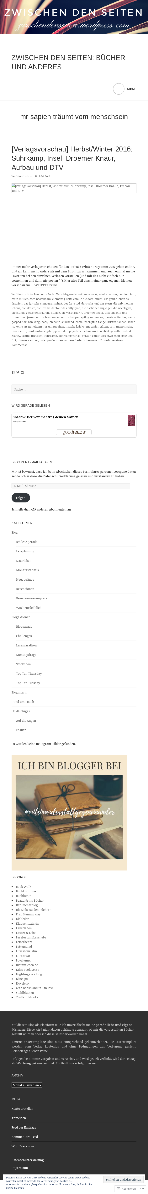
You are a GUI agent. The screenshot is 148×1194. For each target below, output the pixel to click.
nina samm (19, 331)
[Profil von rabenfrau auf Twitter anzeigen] (17, 372)
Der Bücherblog (27, 905)
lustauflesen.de (27, 965)
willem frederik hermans (80, 340)
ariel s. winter (108, 294)
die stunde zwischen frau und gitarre (36, 312)
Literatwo (23, 956)
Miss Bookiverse (27, 969)
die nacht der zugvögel (97, 308)
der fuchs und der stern (96, 303)
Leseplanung (25, 551)
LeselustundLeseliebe (31, 937)
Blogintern (19, 692)
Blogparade (24, 626)
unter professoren (51, 340)
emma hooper (70, 317)
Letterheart (24, 942)
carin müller (20, 299)
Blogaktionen (21, 617)
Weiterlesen (45, 285)
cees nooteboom (40, 299)
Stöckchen (23, 664)
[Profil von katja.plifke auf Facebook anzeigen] (13, 372)
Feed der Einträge (24, 1127)
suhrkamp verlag (70, 336)
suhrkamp (50, 336)
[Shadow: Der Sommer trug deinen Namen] (131, 424)
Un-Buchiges (21, 711)
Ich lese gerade (26, 542)
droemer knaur (93, 312)
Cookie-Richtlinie (15, 1187)
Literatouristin (26, 951)
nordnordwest (37, 331)
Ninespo (22, 979)
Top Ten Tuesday (28, 683)
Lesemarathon (26, 645)
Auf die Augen (26, 720)
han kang (34, 322)
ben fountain (127, 294)
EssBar (21, 730)
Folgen (20, 498)
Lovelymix (23, 960)
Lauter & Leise (26, 933)
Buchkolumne (26, 891)
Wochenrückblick (28, 608)
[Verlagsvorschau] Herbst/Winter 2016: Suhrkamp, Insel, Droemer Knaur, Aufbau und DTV (72, 158)
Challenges (24, 636)
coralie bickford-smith (88, 299)
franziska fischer (115, 317)
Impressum (20, 1168)
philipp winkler (57, 331)
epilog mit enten (92, 317)
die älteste (28, 308)
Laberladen (24, 928)
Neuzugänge (25, 579)
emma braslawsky (48, 317)
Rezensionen (25, 589)
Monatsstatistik (27, 570)
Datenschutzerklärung (28, 1160)
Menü (131, 89)
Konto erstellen (22, 1108)
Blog (15, 532)
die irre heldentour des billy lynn (58, 308)
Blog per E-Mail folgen (32, 462)
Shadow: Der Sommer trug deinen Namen (45, 417)
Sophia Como (20, 421)
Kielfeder (22, 919)
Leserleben (23, 561)
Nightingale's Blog (29, 974)
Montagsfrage (26, 655)
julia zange (99, 322)
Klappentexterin (27, 923)
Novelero (22, 983)
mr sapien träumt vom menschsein (109, 326)
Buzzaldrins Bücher (30, 900)
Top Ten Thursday (29, 673)
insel (86, 322)
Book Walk (23, 887)
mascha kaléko (75, 326)
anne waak (90, 294)
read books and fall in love (35, 988)
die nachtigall (122, 308)
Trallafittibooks (27, 997)
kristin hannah (116, 322)
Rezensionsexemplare (31, 598)
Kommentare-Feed (25, 1137)
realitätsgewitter (111, 331)
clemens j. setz (62, 299)
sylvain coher (90, 336)
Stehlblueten (25, 992)
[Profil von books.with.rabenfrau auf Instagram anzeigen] (22, 372)
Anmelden (19, 1118)
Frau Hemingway (28, 914)
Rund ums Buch (44, 294)
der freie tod (72, 303)
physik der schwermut (83, 331)
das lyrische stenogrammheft (43, 303)
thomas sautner (28, 340)
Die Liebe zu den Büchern (33, 910)
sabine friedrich (32, 336)
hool (44, 322)
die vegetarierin (71, 312)
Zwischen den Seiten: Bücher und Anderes (68, 62)
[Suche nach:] (74, 389)
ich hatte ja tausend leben (65, 322)
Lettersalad (24, 946)
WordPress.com (23, 1146)
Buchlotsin (23, 896)
